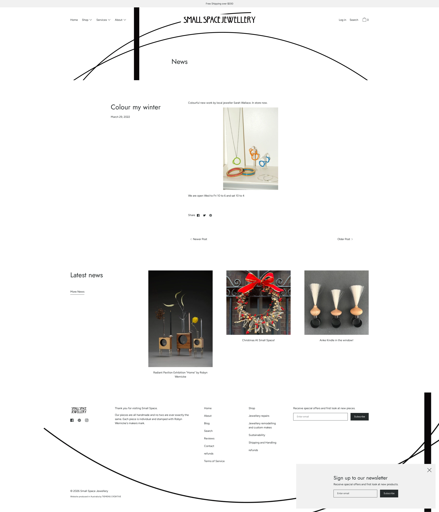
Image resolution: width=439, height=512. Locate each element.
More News (77, 291)
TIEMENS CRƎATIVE (111, 496)
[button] (354, 20)
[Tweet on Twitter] (204, 215)
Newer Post (199, 239)
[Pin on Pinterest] (210, 215)
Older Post (344, 239)
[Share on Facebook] (198, 215)
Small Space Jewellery (94, 491)
